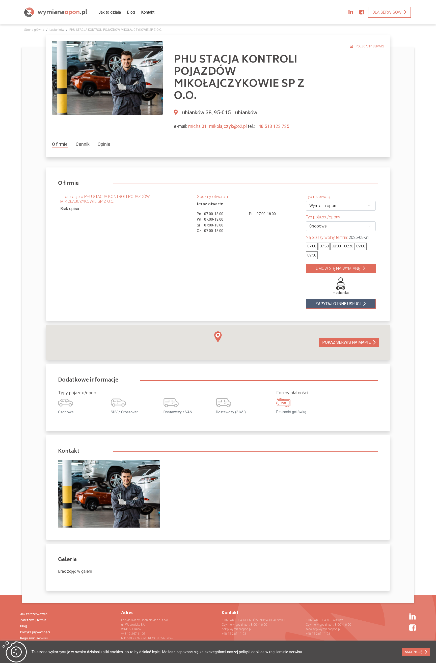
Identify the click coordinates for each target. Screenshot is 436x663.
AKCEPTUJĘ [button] (413, 652)
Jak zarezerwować (33, 614)
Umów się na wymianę (338, 268)
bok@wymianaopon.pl (237, 629)
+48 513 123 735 (272, 126)
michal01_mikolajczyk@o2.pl (217, 126)
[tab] (62, 144)
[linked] (350, 12)
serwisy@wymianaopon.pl (323, 629)
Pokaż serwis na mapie (346, 342)
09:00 (360, 246)
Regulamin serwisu (34, 638)
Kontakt (147, 12)
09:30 (311, 255)
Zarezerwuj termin (33, 620)
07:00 (311, 246)
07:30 (324, 246)
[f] (361, 12)
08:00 (336, 246)
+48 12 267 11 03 (133, 634)
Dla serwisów (386, 12)
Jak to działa (109, 12)
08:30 (348, 246)
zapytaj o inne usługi (338, 303)
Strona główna (34, 30)
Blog (131, 12)
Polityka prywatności (35, 632)
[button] (218, 336)
